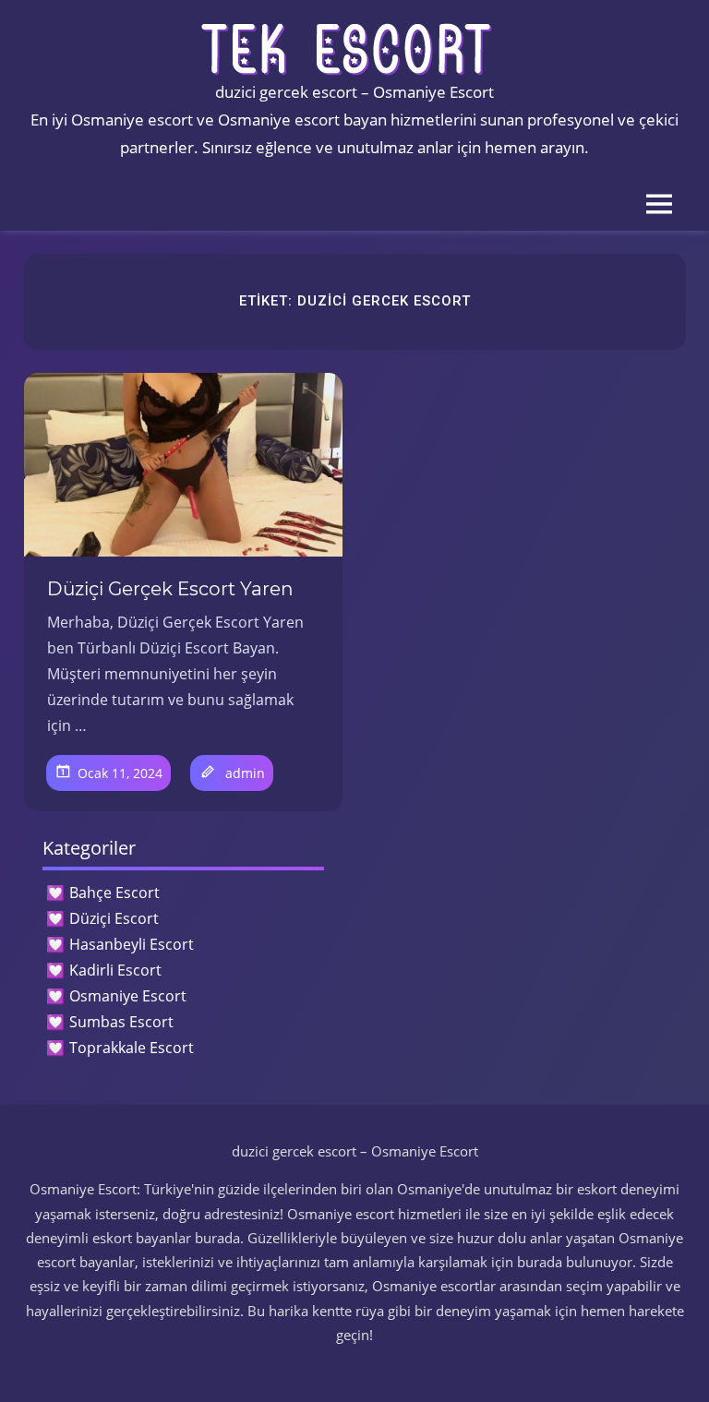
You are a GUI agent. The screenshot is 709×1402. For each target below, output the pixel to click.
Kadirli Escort (115, 970)
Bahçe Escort (114, 892)
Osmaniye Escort (127, 996)
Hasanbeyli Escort (131, 944)
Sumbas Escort (121, 1022)
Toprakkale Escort (131, 1047)
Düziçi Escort (114, 918)
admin (245, 773)
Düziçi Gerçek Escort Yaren (170, 589)
